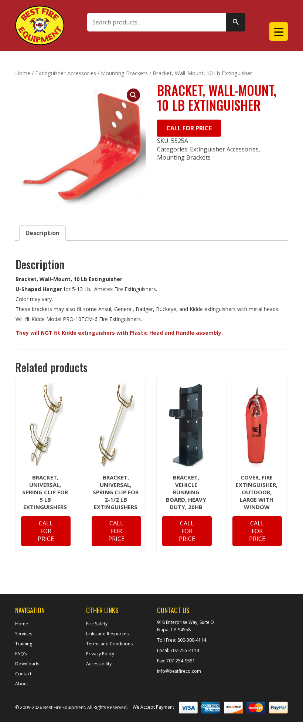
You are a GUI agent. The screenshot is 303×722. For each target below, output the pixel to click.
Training (23, 644)
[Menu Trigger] (278, 31)
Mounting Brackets (124, 73)
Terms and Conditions (109, 644)
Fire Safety (97, 624)
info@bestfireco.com (179, 671)
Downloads (27, 664)
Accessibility (99, 664)
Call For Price (189, 128)
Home (22, 73)
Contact (23, 674)
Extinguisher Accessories (65, 73)
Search (235, 22)
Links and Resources (107, 634)
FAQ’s (21, 654)
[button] (133, 95)
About (21, 684)
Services (23, 634)
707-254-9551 (180, 661)
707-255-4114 (184, 650)
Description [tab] (42, 233)
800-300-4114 (191, 640)
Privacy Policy (100, 654)
